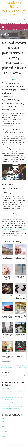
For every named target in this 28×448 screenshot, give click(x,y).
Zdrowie (4, 436)
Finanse (3, 426)
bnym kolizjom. (5, 388)
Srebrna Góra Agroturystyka (14, 8)
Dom (3, 423)
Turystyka (4, 433)
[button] (3, 27)
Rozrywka (4, 431)
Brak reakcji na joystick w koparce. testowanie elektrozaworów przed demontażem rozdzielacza (13, 393)
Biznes (3, 418)
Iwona (14, 79)
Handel (3, 428)
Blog (10, 361)
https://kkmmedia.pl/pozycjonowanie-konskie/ (14, 229)
